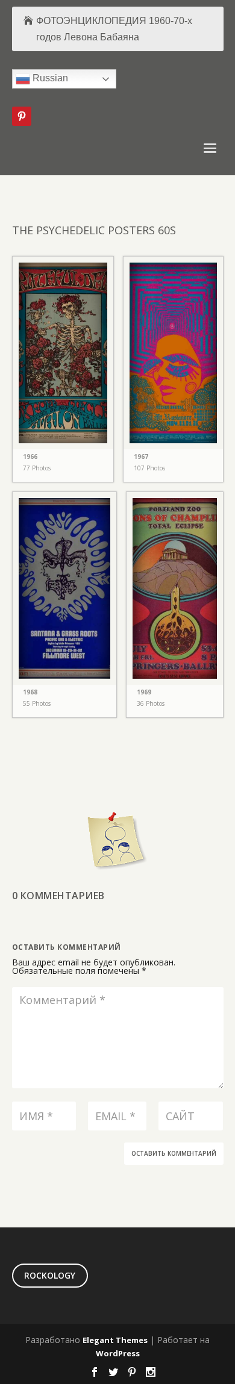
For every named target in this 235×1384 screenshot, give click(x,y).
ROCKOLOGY (49, 1275)
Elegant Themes (115, 1340)
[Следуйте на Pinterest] (21, 116)
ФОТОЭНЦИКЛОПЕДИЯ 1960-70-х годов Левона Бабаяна (114, 29)
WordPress (118, 1353)
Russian (49, 78)
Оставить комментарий (173, 1153)
